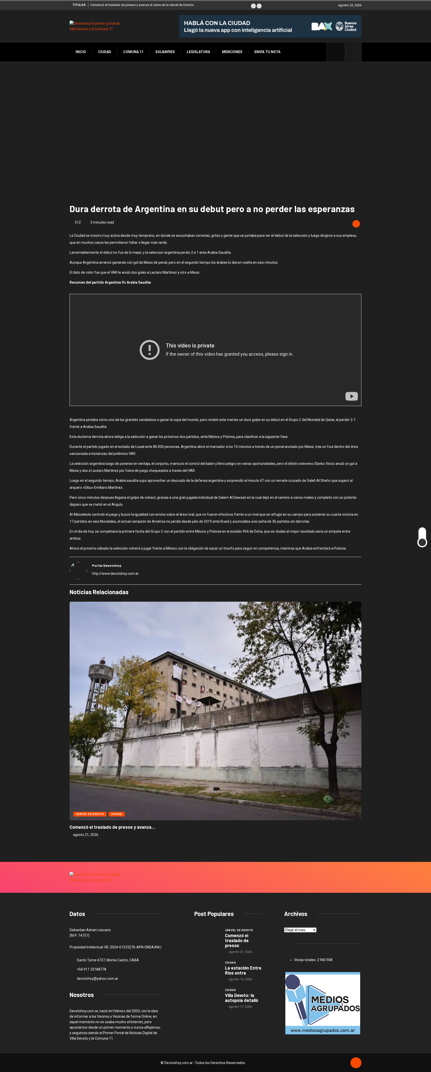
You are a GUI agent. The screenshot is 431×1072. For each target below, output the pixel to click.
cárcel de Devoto (90, 814)
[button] (253, 5)
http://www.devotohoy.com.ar (115, 574)
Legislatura (198, 52)
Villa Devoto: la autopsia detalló (241, 997)
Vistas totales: (305, 960)
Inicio (81, 52)
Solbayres (165, 52)
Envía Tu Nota (267, 52)
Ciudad (104, 52)
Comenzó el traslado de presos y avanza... (112, 827)
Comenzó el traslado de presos (237, 940)
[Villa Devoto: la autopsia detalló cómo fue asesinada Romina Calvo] (207, 997)
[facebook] (338, 52)
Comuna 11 (133, 52)
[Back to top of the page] (355, 1063)
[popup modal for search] (353, 52)
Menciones (232, 52)
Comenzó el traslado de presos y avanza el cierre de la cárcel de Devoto (142, 5)
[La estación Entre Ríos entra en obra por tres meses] (207, 970)
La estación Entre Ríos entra (243, 970)
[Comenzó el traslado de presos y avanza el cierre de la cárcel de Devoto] (207, 937)
